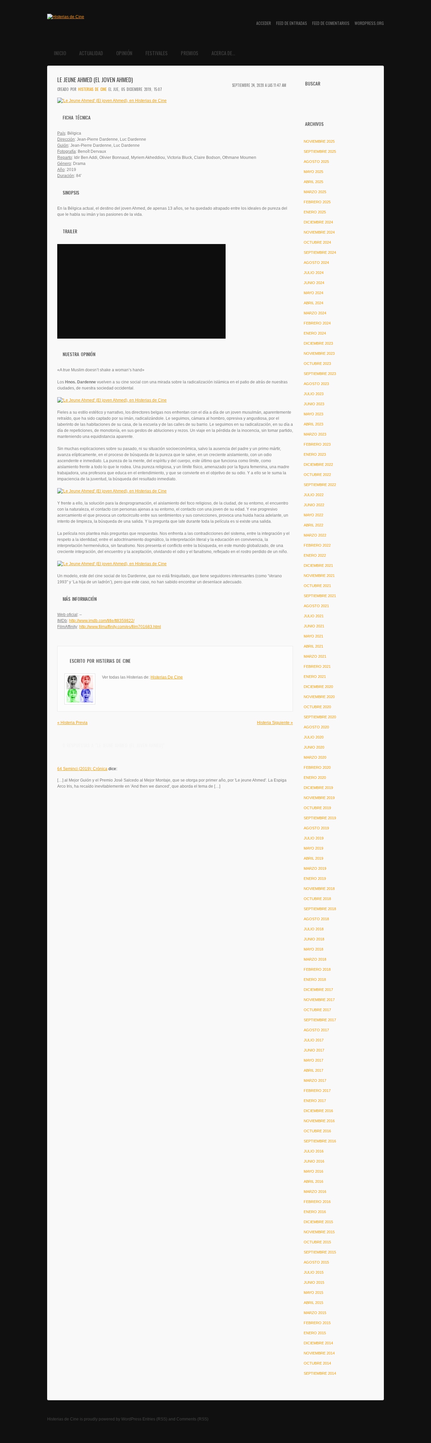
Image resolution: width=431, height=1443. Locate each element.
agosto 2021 (316, 606)
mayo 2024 (313, 293)
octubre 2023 (317, 364)
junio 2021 (314, 626)
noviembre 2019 (319, 798)
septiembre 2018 (320, 909)
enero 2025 (315, 212)
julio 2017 (314, 1040)
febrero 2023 (317, 444)
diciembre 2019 (318, 788)
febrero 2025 (317, 202)
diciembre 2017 (318, 990)
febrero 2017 (317, 1091)
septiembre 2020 (320, 717)
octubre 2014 (317, 1363)
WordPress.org (369, 23)
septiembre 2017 (320, 1020)
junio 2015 (314, 1282)
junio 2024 (314, 283)
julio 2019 (314, 838)
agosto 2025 (316, 162)
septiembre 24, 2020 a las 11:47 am (259, 85)
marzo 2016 (315, 1192)
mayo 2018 (313, 949)
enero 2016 (315, 1212)
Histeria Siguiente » (275, 722)
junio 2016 (314, 1161)
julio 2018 (314, 929)
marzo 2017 (315, 1080)
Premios (189, 53)
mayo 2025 (313, 172)
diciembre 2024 (318, 222)
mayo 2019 (313, 848)
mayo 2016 (313, 1171)
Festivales (156, 53)
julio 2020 (314, 737)
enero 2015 (315, 1333)
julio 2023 (314, 394)
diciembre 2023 (318, 343)
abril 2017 (313, 1070)
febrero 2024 (317, 323)
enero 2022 (315, 555)
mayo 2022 (313, 515)
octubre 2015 (317, 1242)
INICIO (60, 53)
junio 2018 (314, 939)
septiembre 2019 (320, 818)
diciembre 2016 (318, 1111)
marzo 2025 (315, 192)
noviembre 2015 (319, 1232)
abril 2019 (313, 858)
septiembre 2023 (320, 374)
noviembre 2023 (319, 353)
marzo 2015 (315, 1313)
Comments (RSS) (192, 1419)
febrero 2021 (317, 666)
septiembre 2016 (320, 1141)
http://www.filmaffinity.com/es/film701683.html (120, 626)
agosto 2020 (316, 727)
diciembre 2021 (318, 565)
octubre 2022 (317, 475)
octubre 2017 (317, 1010)
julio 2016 (314, 1151)
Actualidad (91, 53)
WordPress (131, 1419)
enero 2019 (315, 879)
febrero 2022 (317, 545)
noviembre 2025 (319, 141)
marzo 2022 (315, 535)
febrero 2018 (317, 969)
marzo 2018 (315, 959)
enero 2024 (315, 333)
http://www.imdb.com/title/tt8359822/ (101, 620)
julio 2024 (314, 273)
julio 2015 (314, 1272)
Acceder (263, 23)
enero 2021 (315, 677)
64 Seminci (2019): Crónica (82, 768)
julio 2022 (314, 495)
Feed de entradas (291, 23)
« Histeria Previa (72, 722)
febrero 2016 (317, 1202)
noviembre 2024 (319, 232)
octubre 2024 (317, 242)
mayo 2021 (313, 636)
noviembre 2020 (319, 697)
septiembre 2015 (320, 1252)
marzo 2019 (315, 868)
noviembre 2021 (319, 576)
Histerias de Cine (63, 1419)
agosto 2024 (316, 263)
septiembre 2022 (320, 485)
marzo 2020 (315, 757)
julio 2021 (314, 616)
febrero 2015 (317, 1323)
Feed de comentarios (331, 23)
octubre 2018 (317, 899)
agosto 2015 (316, 1262)
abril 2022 (313, 525)
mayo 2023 (313, 414)
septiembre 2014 (320, 1373)
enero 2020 (315, 778)
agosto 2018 (316, 919)
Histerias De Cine (92, 89)
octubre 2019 (317, 808)
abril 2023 (313, 424)
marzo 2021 (315, 656)
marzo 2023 (315, 434)
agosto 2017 (316, 1030)
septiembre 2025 (320, 151)
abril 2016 (313, 1181)
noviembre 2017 (319, 1000)
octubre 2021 (317, 586)
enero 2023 (315, 454)
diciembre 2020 (318, 687)
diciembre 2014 (318, 1343)
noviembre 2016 (319, 1121)
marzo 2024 (315, 313)
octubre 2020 (317, 707)
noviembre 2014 (319, 1353)
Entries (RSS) (154, 1419)
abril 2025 (313, 182)
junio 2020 (314, 747)
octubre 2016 (317, 1131)
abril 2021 (313, 646)
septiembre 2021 (320, 596)
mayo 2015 (313, 1293)
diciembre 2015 (318, 1222)
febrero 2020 (317, 767)
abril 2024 (313, 303)
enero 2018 (315, 979)
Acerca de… (223, 53)
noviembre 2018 (319, 889)
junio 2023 (314, 404)
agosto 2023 (316, 384)
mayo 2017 (313, 1060)
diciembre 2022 (318, 464)
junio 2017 (314, 1050)
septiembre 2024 (320, 252)
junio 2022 (314, 505)
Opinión (124, 53)
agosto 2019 (316, 828)
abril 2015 (313, 1303)
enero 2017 (315, 1101)
